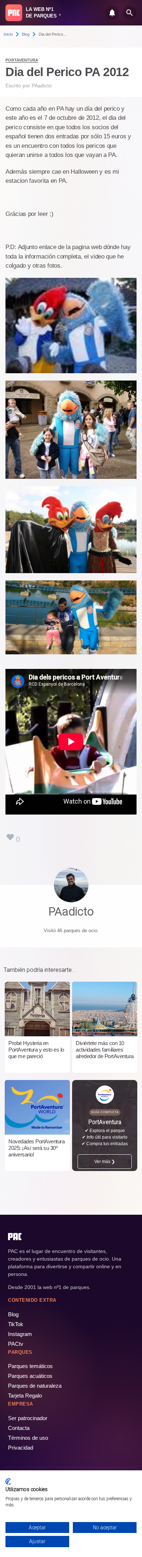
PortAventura (21, 60)
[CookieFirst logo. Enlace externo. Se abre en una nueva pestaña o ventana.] (8, 1481)
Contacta (18, 1428)
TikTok (15, 1324)
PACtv (15, 1344)
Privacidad (20, 1447)
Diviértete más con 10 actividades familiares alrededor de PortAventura (105, 1049)
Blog (25, 34)
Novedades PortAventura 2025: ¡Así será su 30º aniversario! (36, 1148)
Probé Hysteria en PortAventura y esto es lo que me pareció (36, 1049)
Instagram (20, 1334)
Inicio (8, 34)
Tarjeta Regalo (25, 1395)
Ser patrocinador (27, 1418)
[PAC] (13, 12)
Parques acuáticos (30, 1376)
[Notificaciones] (112, 13)
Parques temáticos (30, 1366)
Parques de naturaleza (35, 1386)
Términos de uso (28, 1438)
